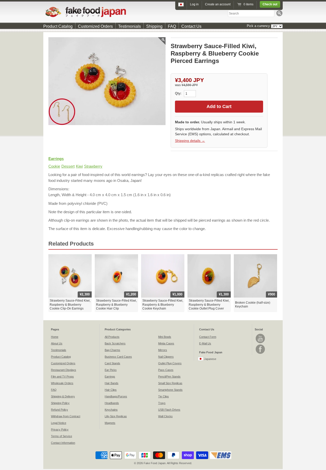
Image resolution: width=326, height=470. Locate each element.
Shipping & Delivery (63, 396)
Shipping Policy (60, 403)
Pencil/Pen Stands (169, 376)
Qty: (178, 93)
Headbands (112, 403)
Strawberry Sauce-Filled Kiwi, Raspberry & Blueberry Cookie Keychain (162, 304)
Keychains (111, 409)
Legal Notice (58, 422)
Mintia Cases (166, 343)
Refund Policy (59, 409)
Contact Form (207, 336)
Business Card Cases (118, 356)
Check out (270, 4)
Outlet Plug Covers (170, 363)
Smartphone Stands (170, 389)
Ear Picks (111, 369)
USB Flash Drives (169, 409)
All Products (112, 336)
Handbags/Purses (116, 396)
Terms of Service (61, 436)
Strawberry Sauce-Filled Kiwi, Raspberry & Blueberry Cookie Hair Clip (116, 304)
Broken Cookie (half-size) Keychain (252, 304)
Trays (162, 403)
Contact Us (191, 26)
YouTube (260, 338)
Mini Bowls (164, 336)
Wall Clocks (165, 416)
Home (54, 336)
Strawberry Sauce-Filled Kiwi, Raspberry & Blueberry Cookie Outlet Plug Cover (209, 304)
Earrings (56, 158)
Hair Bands (111, 383)
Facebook (260, 349)
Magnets (110, 422)
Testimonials (129, 26)
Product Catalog (58, 26)
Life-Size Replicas (116, 416)
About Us (56, 343)
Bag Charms (112, 350)
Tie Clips (163, 396)
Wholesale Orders (62, 383)
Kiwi (79, 166)
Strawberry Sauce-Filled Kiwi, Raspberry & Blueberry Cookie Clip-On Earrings (70, 304)
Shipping (154, 26)
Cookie (54, 166)
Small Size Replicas (170, 383)
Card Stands (112, 363)
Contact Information (63, 442)
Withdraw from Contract (65, 416)
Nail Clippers (166, 356)
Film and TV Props (62, 376)
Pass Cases (165, 369)
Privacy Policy (60, 429)
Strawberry (93, 166)
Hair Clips (111, 389)
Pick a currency (259, 26)
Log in (194, 4)
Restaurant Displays (63, 369)
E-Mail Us (205, 343)
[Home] (163, 12)
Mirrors (162, 350)
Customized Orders (95, 26)
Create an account (217, 4)
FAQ (172, 26)
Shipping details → (190, 141)
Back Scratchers (115, 343)
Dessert (68, 166)
